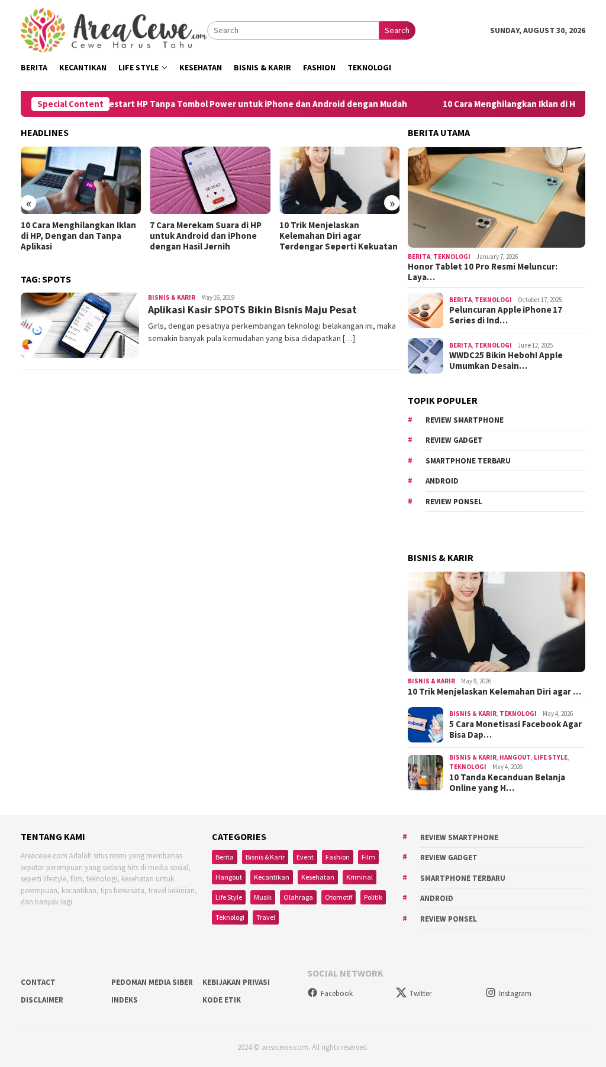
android (442, 481)
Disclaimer (42, 1000)
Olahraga (298, 897)
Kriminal (359, 877)
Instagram (515, 993)
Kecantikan (271, 877)
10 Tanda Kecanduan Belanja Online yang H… (507, 782)
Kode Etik (221, 1000)
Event (305, 856)
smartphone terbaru (468, 461)
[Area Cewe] (114, 29)
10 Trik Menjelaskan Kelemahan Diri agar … (494, 691)
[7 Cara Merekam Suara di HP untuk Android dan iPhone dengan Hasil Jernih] (210, 180)
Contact (38, 982)
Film (368, 856)
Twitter (420, 993)
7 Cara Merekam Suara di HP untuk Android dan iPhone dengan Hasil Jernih (206, 236)
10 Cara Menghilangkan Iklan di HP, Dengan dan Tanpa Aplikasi (78, 236)
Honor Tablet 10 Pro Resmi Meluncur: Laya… (482, 272)
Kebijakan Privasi (236, 982)
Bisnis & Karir (171, 297)
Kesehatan (317, 877)
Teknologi (451, 256)
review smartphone (465, 420)
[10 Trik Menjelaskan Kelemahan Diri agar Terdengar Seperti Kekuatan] (339, 180)
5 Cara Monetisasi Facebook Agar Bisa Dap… (515, 729)
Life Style (551, 757)
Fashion (337, 856)
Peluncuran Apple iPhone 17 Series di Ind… (505, 315)
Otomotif (338, 897)
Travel (265, 917)
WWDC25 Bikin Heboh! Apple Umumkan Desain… (506, 360)
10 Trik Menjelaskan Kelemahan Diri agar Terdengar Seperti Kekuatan (338, 236)
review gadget (454, 440)
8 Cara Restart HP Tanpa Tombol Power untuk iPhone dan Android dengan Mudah (218, 104)
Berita (419, 256)
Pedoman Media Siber (152, 982)
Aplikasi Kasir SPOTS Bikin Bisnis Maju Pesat (252, 309)
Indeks (124, 1000)
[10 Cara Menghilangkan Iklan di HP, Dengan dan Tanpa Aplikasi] (81, 180)
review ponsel (454, 502)
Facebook (337, 993)
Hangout (515, 757)
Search (397, 30)
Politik (373, 897)
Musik (263, 897)
